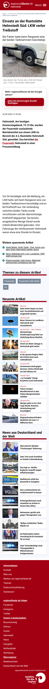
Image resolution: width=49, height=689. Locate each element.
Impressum (8, 591)
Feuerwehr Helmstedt (29, 281)
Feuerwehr (9, 281)
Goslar (6, 631)
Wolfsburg (8, 653)
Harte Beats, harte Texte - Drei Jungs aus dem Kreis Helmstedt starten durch (25, 248)
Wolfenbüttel (9, 648)
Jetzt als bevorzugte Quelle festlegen (22, 102)
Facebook (8, 605)
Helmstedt (12, 14)
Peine (6, 639)
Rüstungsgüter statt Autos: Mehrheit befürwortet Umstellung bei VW (23, 261)
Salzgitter (8, 644)
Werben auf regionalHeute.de (17, 578)
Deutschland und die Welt (15, 666)
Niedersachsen (10, 661)
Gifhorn (7, 626)
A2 (5, 287)
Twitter (6, 613)
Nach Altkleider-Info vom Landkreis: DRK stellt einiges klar (25, 255)
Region (4, 14)
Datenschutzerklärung (13, 587)
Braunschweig (10, 622)
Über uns (7, 574)
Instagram (8, 609)
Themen (7, 583)
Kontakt (7, 570)
